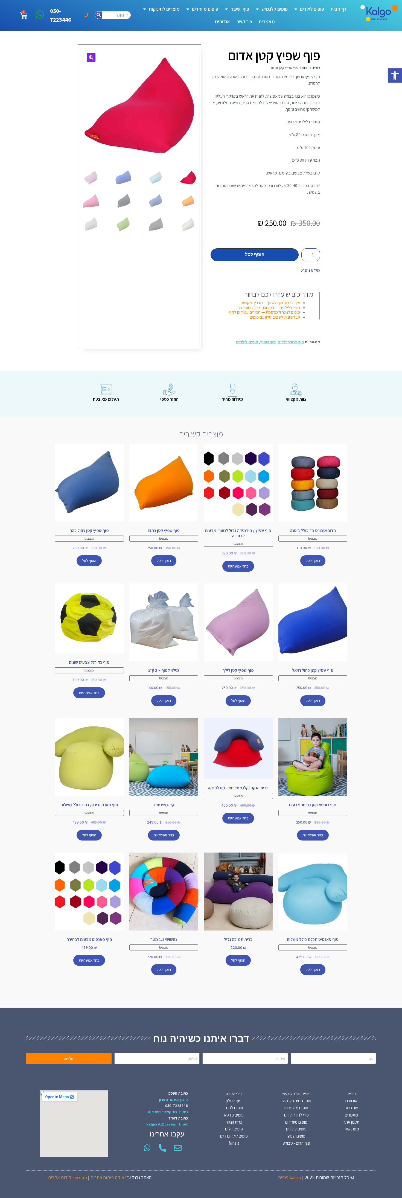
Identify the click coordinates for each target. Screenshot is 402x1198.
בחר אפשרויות (238, 566)
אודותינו (222, 21)
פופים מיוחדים (205, 9)
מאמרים (267, 21)
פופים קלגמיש (274, 9)
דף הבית (339, 9)
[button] (395, 75)
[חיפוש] (98, 15)
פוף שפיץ (268, 341)
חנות (305, 67)
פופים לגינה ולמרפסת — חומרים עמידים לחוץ (264, 312)
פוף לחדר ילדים (291, 341)
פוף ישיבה (240, 9)
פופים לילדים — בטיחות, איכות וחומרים (269, 307)
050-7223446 (176, 1105)
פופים (316, 67)
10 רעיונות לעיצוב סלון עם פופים (275, 317)
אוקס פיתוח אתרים (107, 1177)
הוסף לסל (254, 254)
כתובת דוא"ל (178, 1118)
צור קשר (244, 21)
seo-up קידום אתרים (67, 1177)
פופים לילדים (312, 9)
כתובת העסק (178, 1093)
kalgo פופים (289, 1177)
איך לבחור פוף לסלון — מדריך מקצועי (270, 303)
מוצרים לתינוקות (164, 9)
